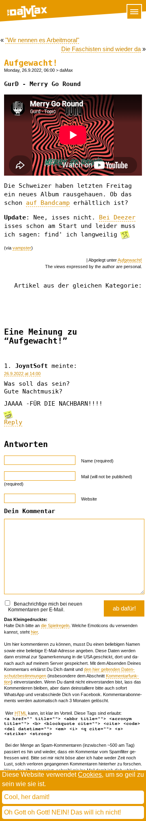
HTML (21, 713)
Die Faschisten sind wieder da (101, 48)
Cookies (90, 774)
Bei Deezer (117, 217)
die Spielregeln (55, 625)
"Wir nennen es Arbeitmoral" (42, 40)
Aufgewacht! (31, 63)
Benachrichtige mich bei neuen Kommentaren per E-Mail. (45, 607)
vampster (22, 247)
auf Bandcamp (48, 202)
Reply (13, 422)
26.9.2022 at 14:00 (22, 373)
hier (34, 632)
